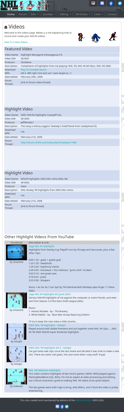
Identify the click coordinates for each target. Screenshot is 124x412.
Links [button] (97, 14)
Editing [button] (64, 14)
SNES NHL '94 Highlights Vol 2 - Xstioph (50, 347)
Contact (112, 14)
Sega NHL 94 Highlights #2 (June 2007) (50, 294)
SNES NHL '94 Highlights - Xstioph (47, 325)
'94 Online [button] (81, 14)
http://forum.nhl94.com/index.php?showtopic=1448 (48, 142)
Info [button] (34, 14)
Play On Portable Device (33, 69)
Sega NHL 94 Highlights (41, 246)
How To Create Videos (16, 42)
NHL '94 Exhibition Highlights (44, 370)
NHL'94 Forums (84, 400)
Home (11, 14)
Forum (23, 14)
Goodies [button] (48, 14)
